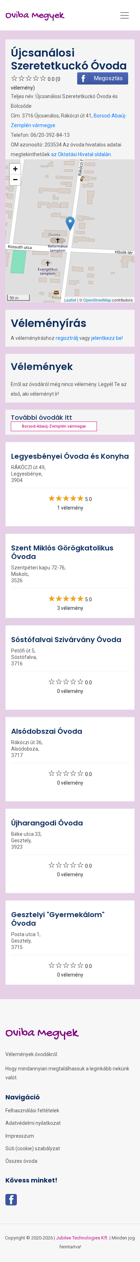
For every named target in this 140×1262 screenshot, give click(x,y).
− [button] (15, 179)
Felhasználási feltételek (32, 1110)
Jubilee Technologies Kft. (82, 1238)
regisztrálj (67, 338)
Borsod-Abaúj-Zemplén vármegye (54, 426)
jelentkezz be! (107, 338)
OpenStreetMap (97, 300)
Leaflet (70, 300)
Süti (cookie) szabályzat (32, 1148)
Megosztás (108, 78)
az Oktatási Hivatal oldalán (81, 154)
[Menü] (125, 15)
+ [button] (15, 168)
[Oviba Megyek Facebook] (11, 1202)
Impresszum (19, 1136)
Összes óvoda (21, 1161)
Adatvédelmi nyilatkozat (33, 1123)
